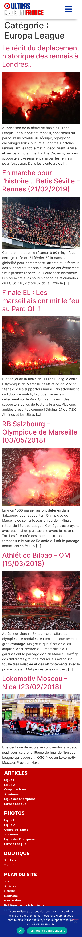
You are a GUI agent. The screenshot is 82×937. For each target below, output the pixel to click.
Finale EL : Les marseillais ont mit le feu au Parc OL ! (40, 300)
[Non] (75, 921)
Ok (20, 930)
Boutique (17, 853)
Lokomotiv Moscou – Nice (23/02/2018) (34, 682)
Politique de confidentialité (47, 930)
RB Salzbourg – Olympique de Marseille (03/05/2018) (39, 432)
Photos (14, 813)
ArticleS (16, 773)
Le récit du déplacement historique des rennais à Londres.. (40, 56)
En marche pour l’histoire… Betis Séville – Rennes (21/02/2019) (41, 181)
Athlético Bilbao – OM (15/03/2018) (36, 559)
